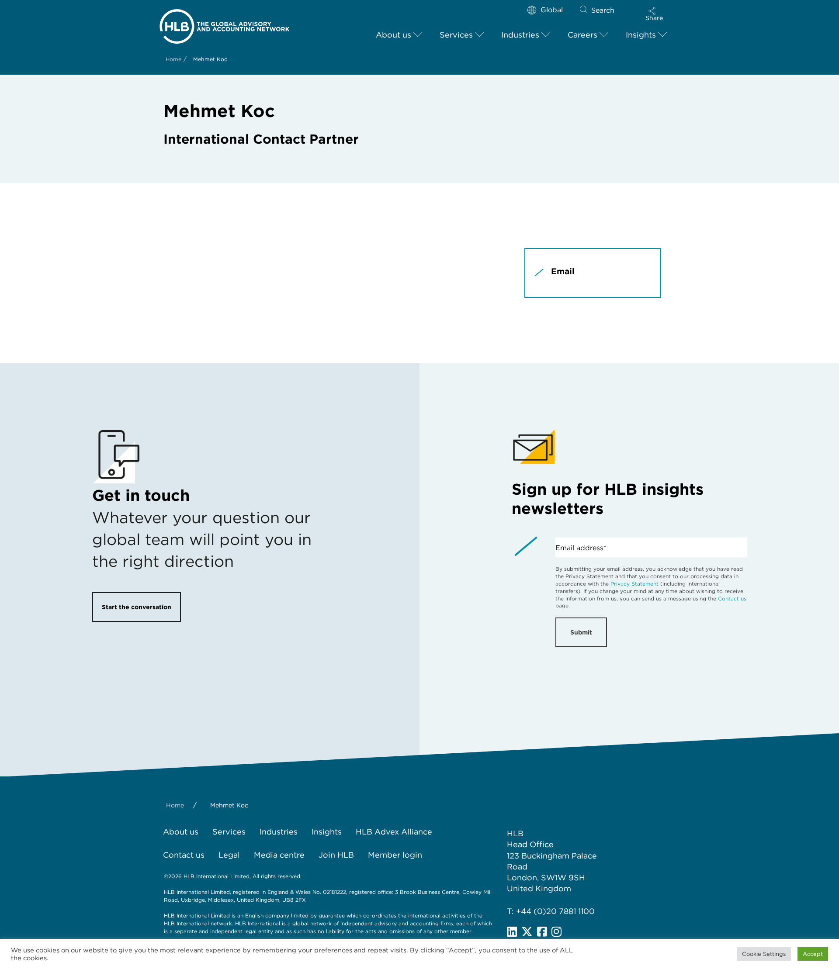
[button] (654, 14)
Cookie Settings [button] (764, 954)
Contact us (732, 598)
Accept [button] (813, 954)
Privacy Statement (634, 583)
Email (563, 271)
